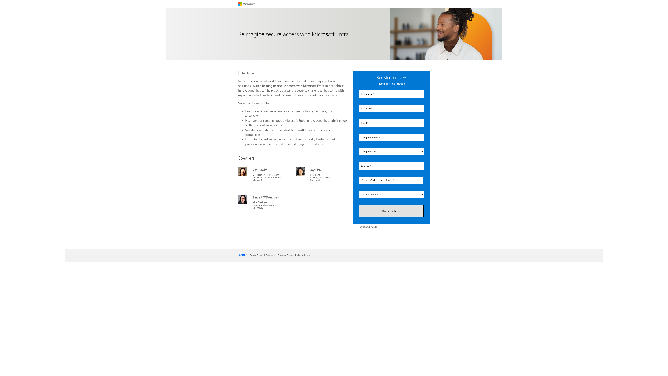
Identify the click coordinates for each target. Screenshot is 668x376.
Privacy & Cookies (285, 255)
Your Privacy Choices (254, 255)
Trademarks (271, 255)
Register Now (391, 211)
